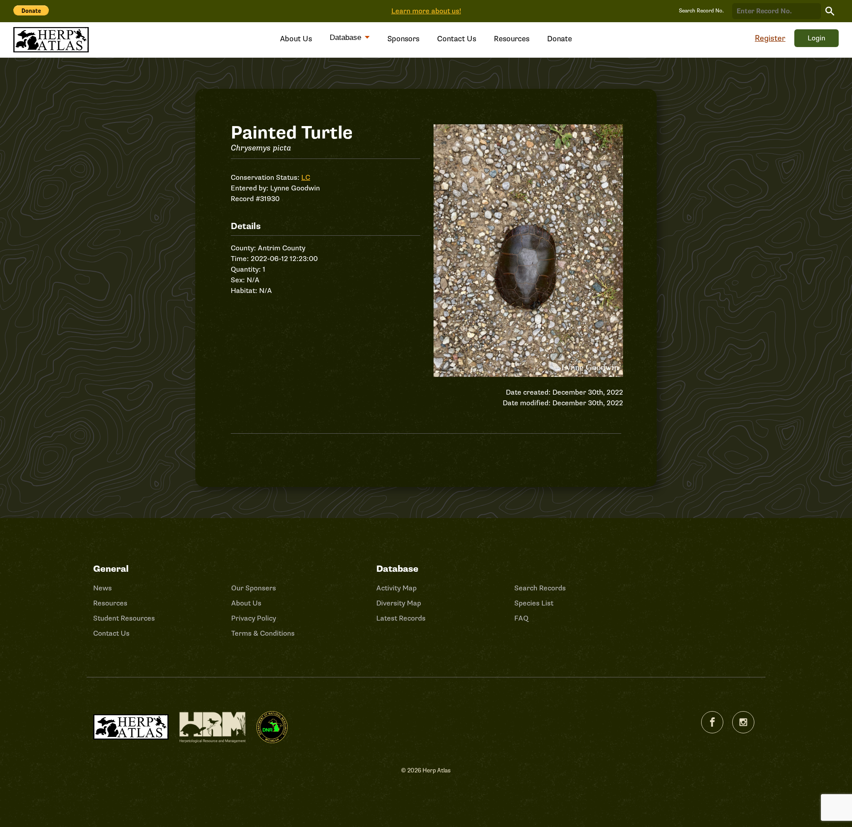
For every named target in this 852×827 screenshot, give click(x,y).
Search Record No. (701, 11)
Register (770, 38)
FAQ (521, 618)
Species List (533, 603)
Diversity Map (398, 603)
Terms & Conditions (263, 633)
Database (346, 37)
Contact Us (456, 39)
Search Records (540, 588)
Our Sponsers (253, 588)
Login (816, 38)
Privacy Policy (253, 618)
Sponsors (403, 39)
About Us (296, 39)
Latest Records (401, 618)
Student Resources (124, 618)
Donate (559, 39)
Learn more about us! (426, 11)
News (102, 588)
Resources (511, 39)
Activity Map (396, 588)
